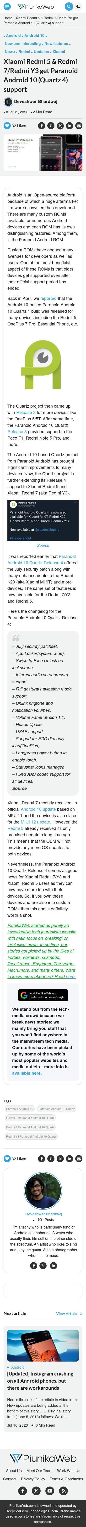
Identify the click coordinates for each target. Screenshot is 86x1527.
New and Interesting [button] (23, 43)
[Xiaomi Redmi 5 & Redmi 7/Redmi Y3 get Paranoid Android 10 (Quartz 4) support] (43, 152)
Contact (9, 1479)
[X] (36, 1490)
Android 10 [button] (34, 35)
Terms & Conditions (66, 1479)
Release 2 (26, 412)
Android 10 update (38, 809)
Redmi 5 (15, 828)
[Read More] (43, 1345)
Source (43, 545)
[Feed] (63, 1490)
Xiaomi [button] (59, 51)
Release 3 (17, 431)
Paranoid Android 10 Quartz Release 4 (41, 559)
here (70, 976)
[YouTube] (49, 1490)
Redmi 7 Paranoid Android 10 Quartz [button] (30, 1127)
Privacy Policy (33, 1479)
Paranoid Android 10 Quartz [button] (56, 1109)
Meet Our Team (39, 1470)
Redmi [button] (24, 51)
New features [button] (56, 43)
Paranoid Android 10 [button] (19, 1109)
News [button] (10, 51)
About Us (14, 1470)
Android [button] (13, 35)
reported (48, 298)
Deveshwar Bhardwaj (35, 101)
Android (18, 1367)
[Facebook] (22, 1490)
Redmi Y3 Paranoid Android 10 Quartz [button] (31, 1136)
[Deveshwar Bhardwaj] (43, 1190)
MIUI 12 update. (36, 822)
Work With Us (68, 1470)
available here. (27, 1073)
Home (8, 17)
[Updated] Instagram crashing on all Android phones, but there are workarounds (40, 1381)
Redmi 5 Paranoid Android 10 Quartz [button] (30, 1118)
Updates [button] (41, 51)
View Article (66, 1313)
